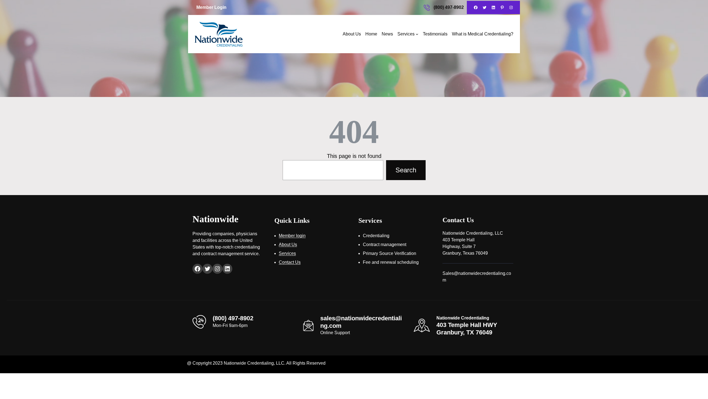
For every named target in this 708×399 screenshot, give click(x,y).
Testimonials (435, 34)
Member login (292, 235)
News (387, 34)
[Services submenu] (417, 34)
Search (405, 170)
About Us (352, 34)
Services (406, 34)
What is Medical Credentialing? (482, 34)
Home (371, 34)
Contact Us (290, 262)
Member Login (211, 7)
